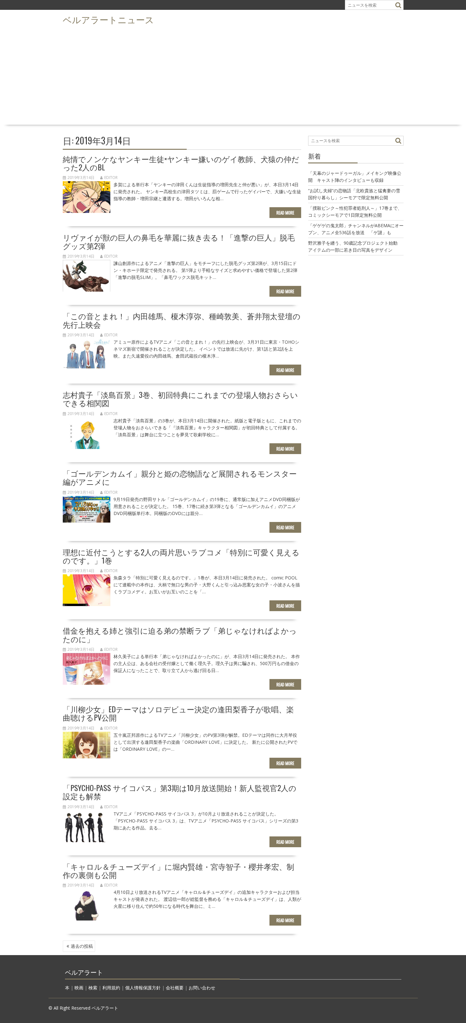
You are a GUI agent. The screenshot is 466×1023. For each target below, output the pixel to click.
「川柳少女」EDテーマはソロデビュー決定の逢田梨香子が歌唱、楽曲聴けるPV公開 (178, 713)
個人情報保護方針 (143, 988)
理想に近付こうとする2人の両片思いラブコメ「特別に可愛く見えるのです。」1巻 (181, 556)
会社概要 (175, 988)
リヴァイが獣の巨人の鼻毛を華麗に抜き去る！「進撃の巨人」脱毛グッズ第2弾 (179, 241)
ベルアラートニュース (108, 19)
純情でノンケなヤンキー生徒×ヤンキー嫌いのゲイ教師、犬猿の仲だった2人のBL (181, 163)
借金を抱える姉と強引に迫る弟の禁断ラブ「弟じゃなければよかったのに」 (180, 634)
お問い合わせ (202, 988)
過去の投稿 (82, 946)
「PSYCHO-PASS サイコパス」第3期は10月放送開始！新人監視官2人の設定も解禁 (179, 792)
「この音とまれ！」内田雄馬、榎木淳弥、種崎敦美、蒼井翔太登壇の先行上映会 (182, 320)
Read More (285, 212)
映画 (78, 988)
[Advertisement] (233, 74)
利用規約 (111, 988)
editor (111, 177)
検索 (92, 988)
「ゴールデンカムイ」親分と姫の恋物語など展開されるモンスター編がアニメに (180, 477)
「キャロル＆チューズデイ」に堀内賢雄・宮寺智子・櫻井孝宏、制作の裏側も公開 (178, 870)
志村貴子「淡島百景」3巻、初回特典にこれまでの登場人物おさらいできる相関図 (180, 398)
